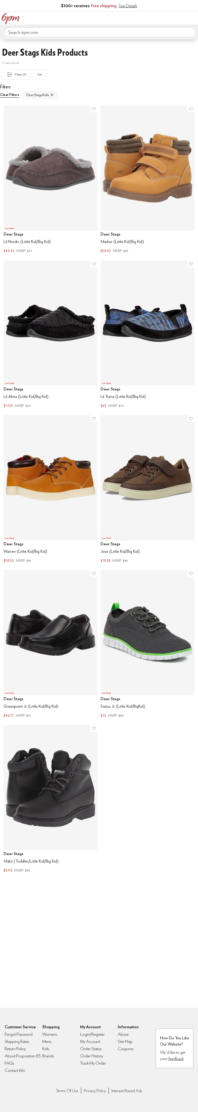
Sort (39, 74)
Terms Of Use (67, 1090)
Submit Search (190, 32)
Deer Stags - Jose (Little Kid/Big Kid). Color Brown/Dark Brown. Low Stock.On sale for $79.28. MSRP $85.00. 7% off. (147, 489)
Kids (45, 1048)
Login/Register (92, 1034)
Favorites (171, 17)
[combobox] (100, 32)
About (123, 1034)
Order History (91, 1056)
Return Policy (15, 1048)
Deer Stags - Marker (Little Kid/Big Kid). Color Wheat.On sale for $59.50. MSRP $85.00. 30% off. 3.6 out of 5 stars (147, 180)
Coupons (126, 1048)
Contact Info (15, 1070)
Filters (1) (20, 74)
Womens (49, 1034)
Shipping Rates (17, 1041)
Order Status (91, 1048)
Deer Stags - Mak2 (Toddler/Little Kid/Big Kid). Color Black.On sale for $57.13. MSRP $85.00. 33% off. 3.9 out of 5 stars (50, 799)
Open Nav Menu (192, 17)
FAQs (9, 1063)
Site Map (125, 1041)
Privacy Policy (95, 1090)
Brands (48, 1056)
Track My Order (93, 1063)
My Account (160, 17)
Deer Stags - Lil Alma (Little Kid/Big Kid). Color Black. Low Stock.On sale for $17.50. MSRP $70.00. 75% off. (50, 335)
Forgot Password (18, 1034)
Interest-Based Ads (126, 1090)
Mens (46, 1041)
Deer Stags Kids (37, 95)
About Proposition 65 (23, 1056)
